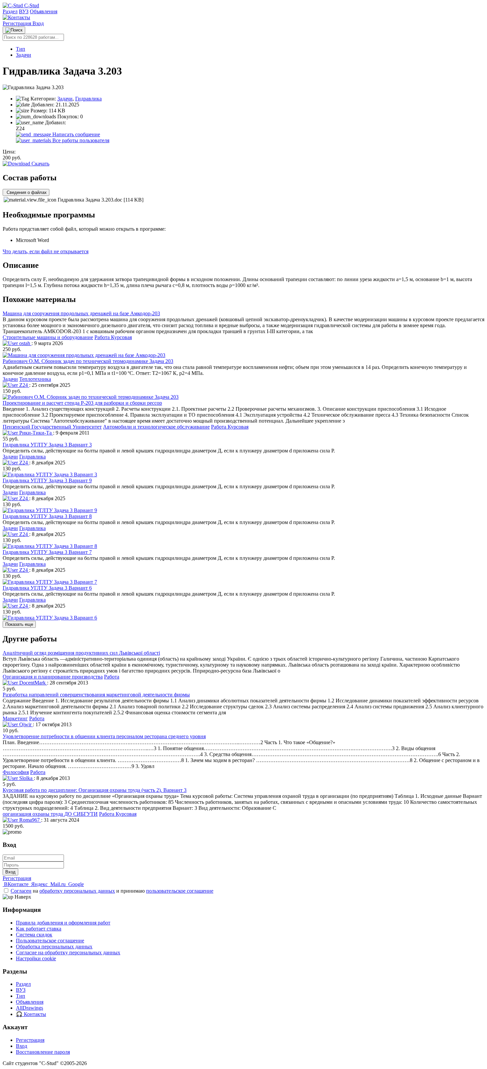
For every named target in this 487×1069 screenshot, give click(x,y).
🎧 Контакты (31, 1014)
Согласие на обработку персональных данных (68, 952)
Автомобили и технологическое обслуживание (156, 427)
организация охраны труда (33, 814)
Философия (16, 772)
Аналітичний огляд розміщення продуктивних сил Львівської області (81, 653)
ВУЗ (23, 11)
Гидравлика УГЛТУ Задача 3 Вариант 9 (47, 480)
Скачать (39, 163)
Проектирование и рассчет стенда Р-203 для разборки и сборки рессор (82, 403)
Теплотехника (35, 379)
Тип (20, 49)
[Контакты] (16, 17)
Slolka (26, 778)
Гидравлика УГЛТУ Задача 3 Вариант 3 (47, 444)
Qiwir (25, 724)
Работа (111, 677)
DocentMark (32, 682)
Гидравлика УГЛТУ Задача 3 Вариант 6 (47, 588)
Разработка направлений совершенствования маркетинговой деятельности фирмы (96, 694)
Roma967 (29, 820)
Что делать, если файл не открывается (45, 251)
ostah (24, 343)
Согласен (21, 891)
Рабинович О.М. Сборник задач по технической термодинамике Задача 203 (88, 361)
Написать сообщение (75, 134)
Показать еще (19, 624)
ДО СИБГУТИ (81, 814)
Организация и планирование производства (53, 677)
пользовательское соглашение (179, 891)
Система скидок (34, 934)
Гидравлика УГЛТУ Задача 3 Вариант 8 (47, 516)
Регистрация (17, 23)
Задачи (23, 55)
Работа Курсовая (113, 337)
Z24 (23, 385)
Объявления (43, 11)
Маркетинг (15, 718)
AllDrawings (29, 1008)
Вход (38, 23)
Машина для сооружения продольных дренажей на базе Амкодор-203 (81, 313)
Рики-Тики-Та (35, 433)
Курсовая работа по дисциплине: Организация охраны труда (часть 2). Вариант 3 (95, 790)
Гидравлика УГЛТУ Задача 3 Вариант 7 (47, 552)
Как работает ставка (38, 928)
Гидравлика (88, 98)
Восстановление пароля (43, 1052)
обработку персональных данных (77, 891)
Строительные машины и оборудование (48, 337)
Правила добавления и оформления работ (63, 922)
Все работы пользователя (80, 140)
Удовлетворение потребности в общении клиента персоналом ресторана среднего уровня (104, 736)
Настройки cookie (36, 958)
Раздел (10, 11)
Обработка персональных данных (54, 946)
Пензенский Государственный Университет (52, 427)
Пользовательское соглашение (50, 940)
